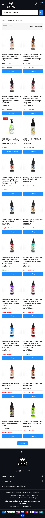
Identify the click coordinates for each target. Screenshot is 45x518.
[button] (3, 5)
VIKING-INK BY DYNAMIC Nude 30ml (11, 384)
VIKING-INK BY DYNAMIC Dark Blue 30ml (11, 220)
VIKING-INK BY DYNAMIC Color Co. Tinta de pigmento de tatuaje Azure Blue (11, 344)
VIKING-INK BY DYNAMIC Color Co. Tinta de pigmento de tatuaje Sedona (32, 58)
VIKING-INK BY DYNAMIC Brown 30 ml (32, 384)
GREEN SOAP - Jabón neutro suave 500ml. (10, 140)
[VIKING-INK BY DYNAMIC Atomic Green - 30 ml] (33, 409)
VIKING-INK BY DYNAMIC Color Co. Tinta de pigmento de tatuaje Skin (11, 58)
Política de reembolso (31, 493)
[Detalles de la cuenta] (36, 3)
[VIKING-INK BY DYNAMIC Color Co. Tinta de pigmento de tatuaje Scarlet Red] (33, 329)
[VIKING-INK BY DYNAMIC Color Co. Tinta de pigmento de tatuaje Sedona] (33, 42)
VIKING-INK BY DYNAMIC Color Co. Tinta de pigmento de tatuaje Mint (32, 260)
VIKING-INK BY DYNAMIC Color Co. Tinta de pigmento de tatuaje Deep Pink (32, 100)
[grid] (5, 26)
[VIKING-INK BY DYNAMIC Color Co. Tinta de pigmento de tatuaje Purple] (12, 287)
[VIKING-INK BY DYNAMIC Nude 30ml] (12, 371)
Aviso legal (33, 498)
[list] (11, 26)
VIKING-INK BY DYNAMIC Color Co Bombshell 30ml (11, 424)
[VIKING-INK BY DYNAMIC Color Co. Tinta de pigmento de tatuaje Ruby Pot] (12, 84)
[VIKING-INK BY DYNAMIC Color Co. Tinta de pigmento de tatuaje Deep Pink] (33, 84)
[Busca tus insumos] (41, 12)
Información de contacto (18, 498)
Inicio (4, 20)
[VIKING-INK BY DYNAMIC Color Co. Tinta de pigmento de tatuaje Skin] (12, 42)
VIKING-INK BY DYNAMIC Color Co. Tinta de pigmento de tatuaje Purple (11, 302)
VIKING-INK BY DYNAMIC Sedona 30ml (32, 220)
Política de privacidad (16, 495)
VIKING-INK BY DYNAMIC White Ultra (32, 140)
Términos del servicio (13, 493)
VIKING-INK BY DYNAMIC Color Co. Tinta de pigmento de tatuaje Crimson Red (11, 260)
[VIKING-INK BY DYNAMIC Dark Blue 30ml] (12, 207)
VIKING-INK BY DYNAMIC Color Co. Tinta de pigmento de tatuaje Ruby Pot (11, 100)
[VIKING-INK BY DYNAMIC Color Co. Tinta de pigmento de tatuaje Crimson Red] (12, 245)
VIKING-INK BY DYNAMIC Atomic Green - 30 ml (32, 423)
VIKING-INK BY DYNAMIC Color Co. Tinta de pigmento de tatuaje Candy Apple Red (11, 180)
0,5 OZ (28, 154)
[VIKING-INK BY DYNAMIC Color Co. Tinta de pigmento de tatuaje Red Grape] (33, 287)
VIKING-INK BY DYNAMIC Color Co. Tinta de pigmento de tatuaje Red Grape (32, 302)
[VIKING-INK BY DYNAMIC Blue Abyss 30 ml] (33, 165)
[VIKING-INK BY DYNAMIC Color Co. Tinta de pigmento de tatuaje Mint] (33, 245)
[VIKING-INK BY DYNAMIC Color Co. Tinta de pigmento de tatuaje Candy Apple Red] (12, 165)
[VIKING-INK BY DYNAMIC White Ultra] (33, 126)
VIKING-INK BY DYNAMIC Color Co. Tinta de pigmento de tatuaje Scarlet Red (32, 344)
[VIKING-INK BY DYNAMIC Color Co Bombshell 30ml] (12, 409)
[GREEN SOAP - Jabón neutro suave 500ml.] (12, 126)
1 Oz (35, 154)
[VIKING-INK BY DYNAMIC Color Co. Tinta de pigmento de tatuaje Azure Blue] (12, 329)
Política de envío (32, 495)
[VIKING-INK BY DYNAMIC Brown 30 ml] (33, 371)
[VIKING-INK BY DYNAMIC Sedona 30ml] (33, 207)
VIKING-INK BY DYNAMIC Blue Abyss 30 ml (32, 178)
